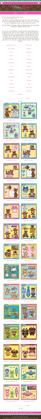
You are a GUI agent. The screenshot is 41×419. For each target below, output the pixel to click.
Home (9, 412)
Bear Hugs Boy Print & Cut (28, 180)
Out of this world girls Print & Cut (11, 401)
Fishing (11, 66)
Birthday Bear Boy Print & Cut (29, 220)
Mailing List (31, 412)
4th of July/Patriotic (11, 48)
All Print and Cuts (29, 45)
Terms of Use (25, 412)
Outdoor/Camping (29, 73)
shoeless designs (35, 418)
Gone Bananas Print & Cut (11, 321)
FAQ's (17, 412)
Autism (11, 52)
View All (27, 98)
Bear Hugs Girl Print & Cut (11, 200)
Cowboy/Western (11, 62)
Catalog (3, 18)
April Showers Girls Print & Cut (11, 140)
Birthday (11, 55)
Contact (12, 412)
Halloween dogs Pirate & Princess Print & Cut (29, 361)
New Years (11, 73)
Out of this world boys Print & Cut (11, 381)
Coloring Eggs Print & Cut (28, 260)
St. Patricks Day (11, 87)
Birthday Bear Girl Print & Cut (11, 240)
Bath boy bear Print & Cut (28, 160)
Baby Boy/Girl (28, 52)
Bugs (29, 55)
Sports (29, 83)
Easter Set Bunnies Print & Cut (28, 280)
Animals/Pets (29, 48)
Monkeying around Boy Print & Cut (11, 341)
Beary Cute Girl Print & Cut (11, 220)
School (29, 76)
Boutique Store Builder (9, 418)
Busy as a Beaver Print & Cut (11, 260)
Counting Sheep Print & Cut (11, 280)
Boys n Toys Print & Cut (29, 240)
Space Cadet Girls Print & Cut (29, 401)
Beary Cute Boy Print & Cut (29, 200)
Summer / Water (29, 87)
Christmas (11, 59)
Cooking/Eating (29, 59)
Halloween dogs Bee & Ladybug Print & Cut (28, 341)
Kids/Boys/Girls (11, 69)
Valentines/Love (20, 94)
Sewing (11, 80)
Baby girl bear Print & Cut (11, 160)
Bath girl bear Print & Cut (11, 180)
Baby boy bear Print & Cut (28, 140)
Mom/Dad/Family (29, 69)
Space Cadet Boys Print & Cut (28, 381)
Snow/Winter (29, 80)
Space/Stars (11, 83)
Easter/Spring (29, 62)
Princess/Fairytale (11, 76)
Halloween (29, 66)
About (21, 412)
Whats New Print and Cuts (11, 45)
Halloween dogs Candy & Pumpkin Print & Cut (11, 361)
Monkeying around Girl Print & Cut (29, 321)
